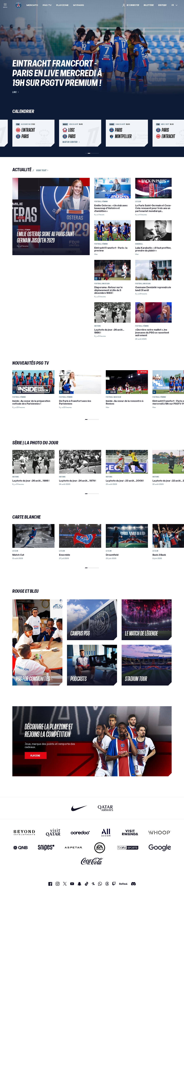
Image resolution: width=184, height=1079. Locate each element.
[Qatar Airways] (105, 808)
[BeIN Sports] (127, 847)
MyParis (78, 5)
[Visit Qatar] (53, 832)
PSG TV (47, 5)
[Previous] (15, 133)
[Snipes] (46, 847)
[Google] (160, 847)
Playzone (62, 5)
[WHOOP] (159, 832)
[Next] (168, 133)
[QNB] (20, 847)
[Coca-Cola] (92, 861)
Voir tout (41, 170)
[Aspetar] (73, 847)
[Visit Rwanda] (130, 832)
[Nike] (79, 808)
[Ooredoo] (80, 832)
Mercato (32, 5)
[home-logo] (18, 5)
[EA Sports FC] (99, 847)
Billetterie (149, 5)
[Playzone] (36, 755)
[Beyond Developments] (24, 832)
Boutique (162, 5)
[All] (106, 832)
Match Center (70, 142)
